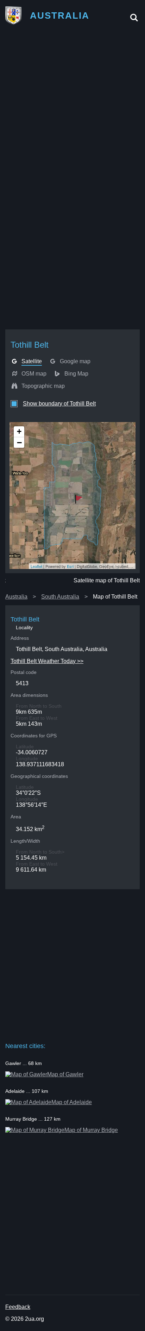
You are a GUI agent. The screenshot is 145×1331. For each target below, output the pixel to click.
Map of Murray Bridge (91, 1130)
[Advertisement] (72, 105)
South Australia (60, 597)
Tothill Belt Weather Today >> (47, 661)
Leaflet (36, 566)
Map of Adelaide (71, 1102)
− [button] (19, 442)
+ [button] (19, 431)
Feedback (17, 1307)
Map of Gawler (65, 1074)
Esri (70, 566)
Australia (16, 597)
